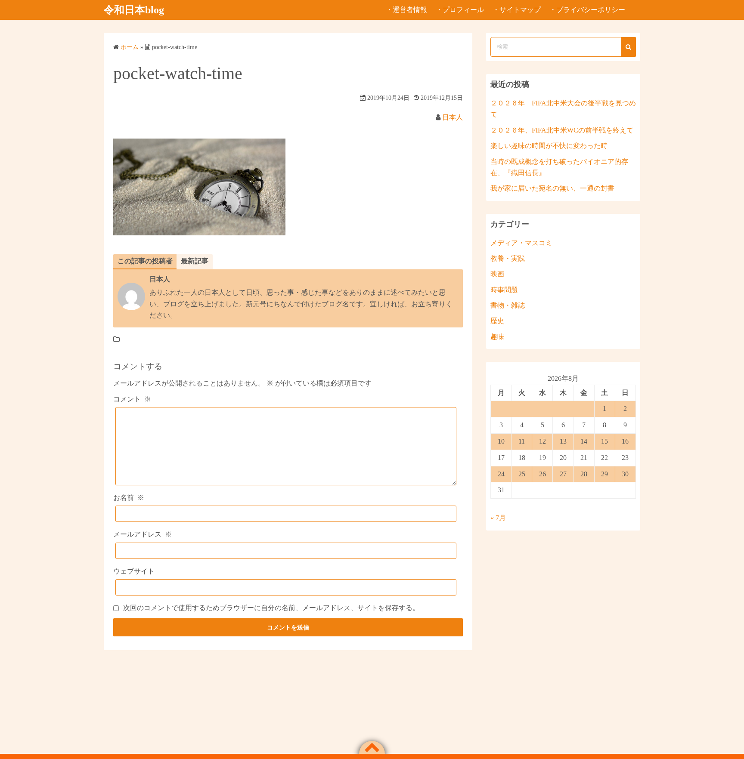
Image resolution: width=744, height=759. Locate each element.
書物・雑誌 (507, 305)
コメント (132, 399)
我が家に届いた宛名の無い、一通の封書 (552, 188)
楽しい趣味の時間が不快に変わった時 (549, 145)
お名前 (128, 497)
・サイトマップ (517, 9)
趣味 (497, 336)
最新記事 (194, 261)
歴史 (497, 320)
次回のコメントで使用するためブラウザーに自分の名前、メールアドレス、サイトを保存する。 (271, 607)
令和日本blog (134, 9)
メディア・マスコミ (521, 243)
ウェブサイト (134, 571)
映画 (497, 274)
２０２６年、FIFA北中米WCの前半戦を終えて (561, 130)
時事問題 (504, 289)
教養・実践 (507, 258)
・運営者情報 (406, 9)
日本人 (452, 117)
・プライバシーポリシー (587, 9)
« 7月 (498, 517)
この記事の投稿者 (145, 261)
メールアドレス (142, 534)
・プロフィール (460, 9)
